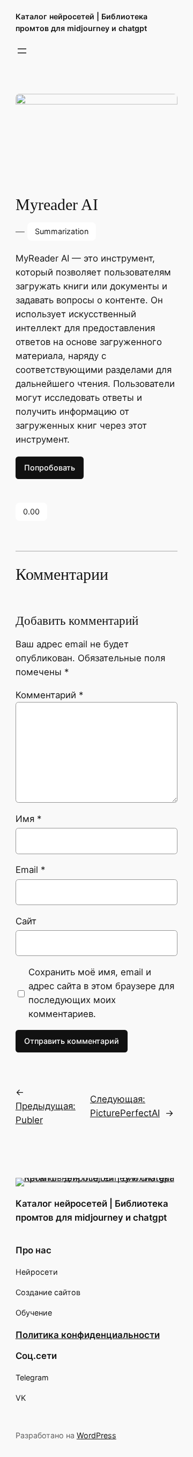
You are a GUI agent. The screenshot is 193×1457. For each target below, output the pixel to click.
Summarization (61, 231)
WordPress (96, 1435)
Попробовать (49, 467)
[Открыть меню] (22, 50)
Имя (28, 818)
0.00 (31, 511)
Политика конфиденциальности (88, 1334)
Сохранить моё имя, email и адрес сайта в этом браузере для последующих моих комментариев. (101, 993)
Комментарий (49, 695)
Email (30, 869)
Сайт (26, 921)
